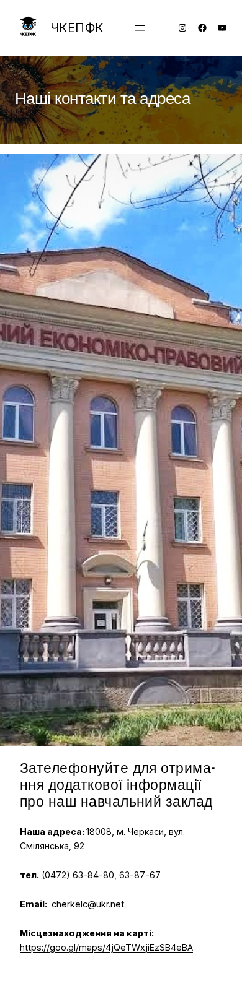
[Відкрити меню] (140, 27)
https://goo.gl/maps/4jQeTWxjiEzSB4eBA (106, 947)
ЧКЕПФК (77, 27)
